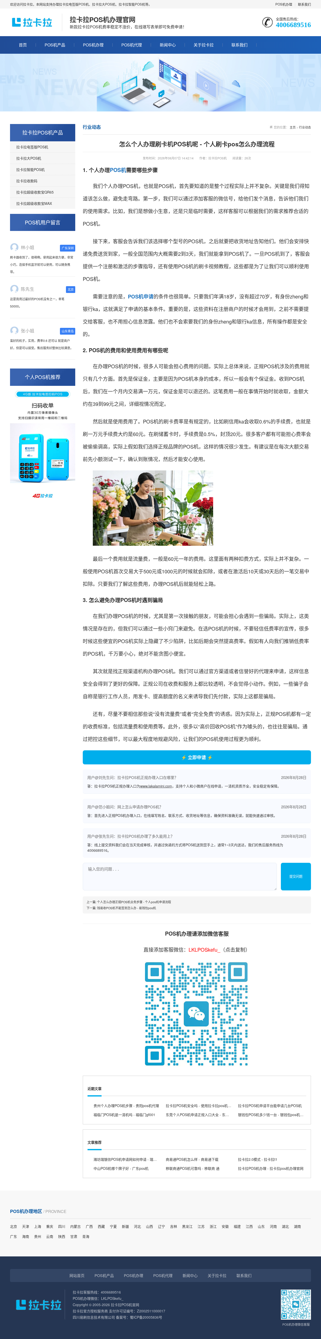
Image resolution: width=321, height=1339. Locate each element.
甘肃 (73, 1236)
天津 (25, 1226)
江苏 (201, 1226)
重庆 (49, 1226)
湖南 (297, 1226)
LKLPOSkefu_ (204, 949)
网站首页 (77, 1275)
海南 (25, 1236)
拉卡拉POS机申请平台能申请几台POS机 (270, 1105)
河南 (273, 1226)
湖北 (285, 1226)
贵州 (37, 1236)
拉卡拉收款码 (26, 180)
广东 (13, 1236)
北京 (13, 1226)
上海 (37, 1226)
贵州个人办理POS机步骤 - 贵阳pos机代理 (126, 1105)
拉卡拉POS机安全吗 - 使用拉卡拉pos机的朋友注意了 (207, 1105)
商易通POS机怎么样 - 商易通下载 (192, 1159)
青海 (85, 1236)
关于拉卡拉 (204, 45)
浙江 (213, 1226)
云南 (49, 1236)
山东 (261, 1226)
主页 (293, 127)
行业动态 (305, 127)
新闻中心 (168, 45)
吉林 (173, 1226)
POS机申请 (140, 296)
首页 (23, 45)
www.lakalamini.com (156, 785)
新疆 (125, 1226)
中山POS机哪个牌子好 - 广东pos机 (121, 1168)
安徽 (225, 1226)
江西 (249, 1226)
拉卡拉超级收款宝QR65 (35, 192)
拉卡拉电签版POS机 (32, 146)
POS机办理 (283, 4)
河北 (137, 1226)
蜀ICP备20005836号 (146, 1317)
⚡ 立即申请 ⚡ (197, 757)
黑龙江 (187, 1226)
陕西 (61, 1236)
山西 (149, 1226)
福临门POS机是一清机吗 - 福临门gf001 (124, 1114)
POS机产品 (55, 45)
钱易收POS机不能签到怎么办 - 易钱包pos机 (126, 908)
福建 (237, 1226)
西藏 (101, 1226)
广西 (89, 1226)
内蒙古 (75, 1226)
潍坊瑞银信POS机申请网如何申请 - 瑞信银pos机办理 (135, 1159)
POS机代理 (131, 45)
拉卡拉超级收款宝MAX (34, 203)
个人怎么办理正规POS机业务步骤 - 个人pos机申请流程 (134, 902)
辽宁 (161, 1226)
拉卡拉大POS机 (28, 158)
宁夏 (113, 1226)
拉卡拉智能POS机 (30, 169)
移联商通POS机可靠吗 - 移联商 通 (192, 1168)
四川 (61, 1226)
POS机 (118, 169)
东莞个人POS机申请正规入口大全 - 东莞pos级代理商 (207, 1114)
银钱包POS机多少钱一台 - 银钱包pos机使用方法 (276, 1114)
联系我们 (304, 4)
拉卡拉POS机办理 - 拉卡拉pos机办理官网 (270, 1168)
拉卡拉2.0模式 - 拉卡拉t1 (257, 1159)
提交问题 (295, 876)
